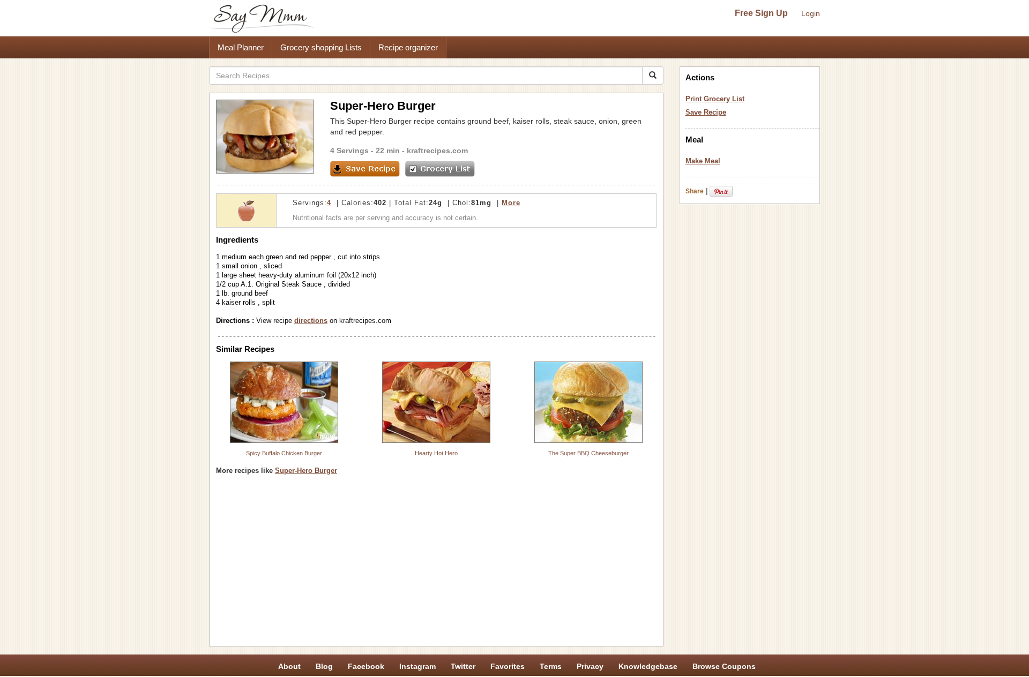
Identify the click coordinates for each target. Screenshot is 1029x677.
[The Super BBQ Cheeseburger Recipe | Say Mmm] (588, 402)
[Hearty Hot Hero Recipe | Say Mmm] (436, 402)
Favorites (507, 666)
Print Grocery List (714, 99)
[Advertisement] (436, 565)
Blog (324, 666)
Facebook (366, 666)
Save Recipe (705, 112)
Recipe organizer (408, 47)
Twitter (463, 666)
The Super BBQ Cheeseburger (588, 453)
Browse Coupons (724, 666)
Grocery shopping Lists (321, 47)
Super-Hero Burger (306, 471)
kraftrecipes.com (437, 150)
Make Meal (702, 161)
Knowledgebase (647, 666)
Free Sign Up (761, 13)
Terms (551, 666)
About (289, 666)
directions (310, 321)
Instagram (417, 666)
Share (694, 191)
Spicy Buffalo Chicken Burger (284, 453)
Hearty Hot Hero (436, 453)
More (511, 203)
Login (810, 13)
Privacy (590, 666)
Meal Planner (241, 47)
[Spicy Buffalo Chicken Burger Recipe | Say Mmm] (284, 402)
